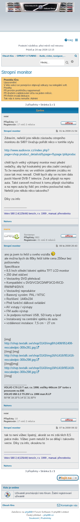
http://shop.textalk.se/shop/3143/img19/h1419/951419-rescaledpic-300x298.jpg (39, 370)
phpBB (28, 512)
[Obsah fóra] (40, 28)
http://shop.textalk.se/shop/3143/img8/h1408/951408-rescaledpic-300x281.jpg (38, 345)
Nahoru (8, 221)
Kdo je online (11, 487)
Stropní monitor (16, 72)
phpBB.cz (49, 515)
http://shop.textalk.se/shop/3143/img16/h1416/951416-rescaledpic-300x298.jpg (39, 357)
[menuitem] (68, 40)
